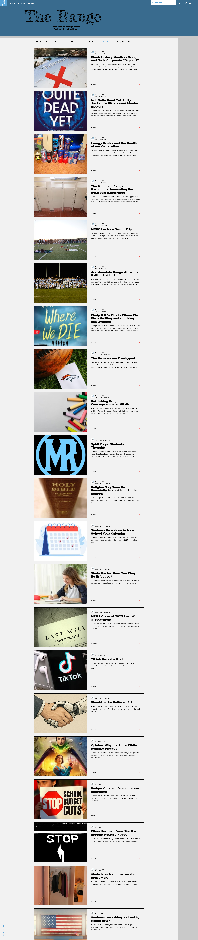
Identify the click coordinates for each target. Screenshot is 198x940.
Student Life (94, 42)
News (48, 42)
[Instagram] (186, 3)
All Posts (38, 42)
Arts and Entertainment (75, 42)
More (130, 42)
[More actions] (139, 52)
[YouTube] (190, 3)
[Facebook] (183, 3)
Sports (57, 42)
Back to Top (3, 930)
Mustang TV (119, 42)
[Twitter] (179, 3)
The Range (62, 16)
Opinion (106, 42)
